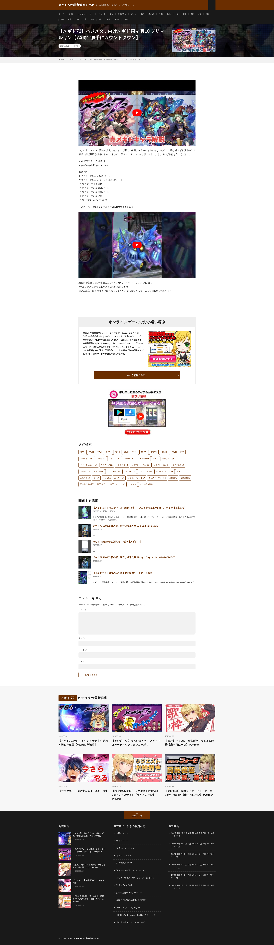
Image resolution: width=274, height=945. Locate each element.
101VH (144, 452)
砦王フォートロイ (117, 484)
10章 (108, 20)
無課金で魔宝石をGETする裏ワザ (131, 900)
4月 (189, 833)
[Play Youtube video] (137, 113)
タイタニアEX (178, 465)
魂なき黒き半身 (146, 484)
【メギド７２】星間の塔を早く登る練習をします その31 (122, 573)
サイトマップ (122, 841)
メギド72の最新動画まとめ (87, 938)
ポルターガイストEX (164, 472)
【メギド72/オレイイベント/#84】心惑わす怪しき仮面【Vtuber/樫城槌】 (83, 743)
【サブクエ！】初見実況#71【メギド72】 (83, 791)
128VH (174, 452)
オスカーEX (144, 459)
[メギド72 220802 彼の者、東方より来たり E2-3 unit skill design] (84, 530)
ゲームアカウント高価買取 (128, 908)
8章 (92, 20)
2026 (173, 833)
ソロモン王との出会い (140, 465)
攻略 (71, 14)
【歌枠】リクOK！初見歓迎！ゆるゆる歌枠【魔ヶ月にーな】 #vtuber (189, 743)
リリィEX (107, 478)
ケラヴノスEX (106, 465)
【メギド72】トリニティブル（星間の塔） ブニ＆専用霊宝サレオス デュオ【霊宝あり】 (140, 508)
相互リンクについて (125, 856)
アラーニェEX (130, 459)
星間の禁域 (185, 478)
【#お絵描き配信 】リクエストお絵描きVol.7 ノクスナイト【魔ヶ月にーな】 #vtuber (135, 795)
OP (142, 14)
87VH (117, 452)
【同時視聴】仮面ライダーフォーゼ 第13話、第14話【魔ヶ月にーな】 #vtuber (189, 793)
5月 (193, 833)
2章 (184, 14)
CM (111, 14)
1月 (178, 833)
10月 (212, 844)
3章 (192, 14)
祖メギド (132, 484)
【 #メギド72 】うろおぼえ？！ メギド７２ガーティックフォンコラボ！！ (136, 743)
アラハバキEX (114, 459)
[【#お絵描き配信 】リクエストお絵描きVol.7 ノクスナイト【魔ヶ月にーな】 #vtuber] (65, 901)
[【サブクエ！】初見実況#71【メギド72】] (65, 885)
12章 (126, 20)
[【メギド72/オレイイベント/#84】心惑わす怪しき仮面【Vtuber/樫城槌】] (65, 838)
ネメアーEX (98, 472)
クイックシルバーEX (88, 465)
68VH (82, 452)
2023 (173, 865)
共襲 (161, 14)
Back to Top (137, 816)
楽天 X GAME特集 (124, 885)
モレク (96, 478)
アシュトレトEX (86, 459)
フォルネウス (129, 472)
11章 (117, 20)
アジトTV (101, 459)
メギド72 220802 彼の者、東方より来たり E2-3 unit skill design (125, 526)
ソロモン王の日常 (161, 465)
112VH (164, 452)
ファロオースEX (113, 472)
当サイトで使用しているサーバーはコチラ (135, 878)
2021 (173, 886)
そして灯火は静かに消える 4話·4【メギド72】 (117, 542)
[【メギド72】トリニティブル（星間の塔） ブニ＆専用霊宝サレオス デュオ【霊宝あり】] (84, 512)
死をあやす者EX (86, 484)
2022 (173, 875)
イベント (102, 14)
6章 (77, 20)
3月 (185, 833)
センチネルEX (122, 465)
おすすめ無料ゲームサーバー (129, 893)
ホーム (62, 14)
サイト (81, 662)
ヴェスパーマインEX (157, 478)
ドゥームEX (85, 472)
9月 (208, 844)
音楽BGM (122, 14)
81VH (108, 452)
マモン (179, 472)
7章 (85, 20)
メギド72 (74, 46)
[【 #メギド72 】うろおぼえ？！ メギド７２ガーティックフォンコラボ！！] (65, 854)
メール (82, 650)
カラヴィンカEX (169, 459)
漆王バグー (101, 484)
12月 (178, 847)
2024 (173, 854)
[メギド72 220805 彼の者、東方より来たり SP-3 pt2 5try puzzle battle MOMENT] (84, 562)
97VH (134, 452)
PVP (182, 452)
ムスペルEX (85, 478)
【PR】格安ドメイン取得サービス (131, 923)
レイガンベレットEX (136, 478)
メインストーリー (85, 14)
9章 (100, 20)
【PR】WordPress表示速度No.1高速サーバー (136, 915)
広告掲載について (124, 863)
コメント (82, 610)
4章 (199, 14)
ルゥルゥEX (119, 478)
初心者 (151, 14)
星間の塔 (173, 478)
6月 (197, 833)
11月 (173, 847)
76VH (91, 452)
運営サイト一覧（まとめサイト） (131, 871)
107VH (154, 452)
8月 (204, 833)
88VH (126, 452)
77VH (99, 452)
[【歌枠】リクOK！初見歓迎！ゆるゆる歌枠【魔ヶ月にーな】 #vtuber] (65, 869)
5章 (207, 14)
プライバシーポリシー (126, 848)
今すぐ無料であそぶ (137, 375)
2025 (173, 844)
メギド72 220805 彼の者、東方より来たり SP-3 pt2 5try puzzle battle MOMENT (134, 557)
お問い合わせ (122, 833)
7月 (200, 833)
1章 (177, 14)
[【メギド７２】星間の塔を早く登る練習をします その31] (84, 577)
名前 (81, 638)
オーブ (155, 459)
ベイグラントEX (145, 472)
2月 (182, 833)
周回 (169, 14)
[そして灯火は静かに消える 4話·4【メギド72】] (84, 546)
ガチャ (134, 14)
